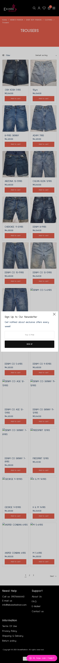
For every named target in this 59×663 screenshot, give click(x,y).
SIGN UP (29, 344)
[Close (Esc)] (54, 315)
